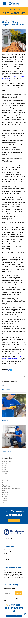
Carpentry (5, 420)
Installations (6, 481)
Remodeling (6, 494)
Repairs (4, 496)
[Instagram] (12, 608)
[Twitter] (14, 611)
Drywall (4, 469)
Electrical (5, 471)
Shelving (5, 498)
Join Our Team (8, 560)
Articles (6, 556)
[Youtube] (15, 608)
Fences (4, 473)
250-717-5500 (15, 9)
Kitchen (4, 483)
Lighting (4, 485)
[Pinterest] (18, 608)
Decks (4, 20)
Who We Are (7, 554)
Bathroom (5, 463)
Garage (4, 477)
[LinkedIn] (9, 608)
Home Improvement (8, 479)
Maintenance (6, 487)
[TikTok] (21, 608)
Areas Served (7, 552)
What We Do (7, 550)
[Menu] (4, 3)
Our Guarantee (8, 562)
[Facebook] (6, 608)
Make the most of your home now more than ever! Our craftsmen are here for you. (14, 13)
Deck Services (6, 389)
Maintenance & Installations (11, 489)
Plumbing (5, 492)
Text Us (14, 616)
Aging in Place (6, 451)
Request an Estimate (14, 520)
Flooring (4, 475)
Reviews (6, 558)
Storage (4, 500)
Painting (4, 491)
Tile (3, 502)
